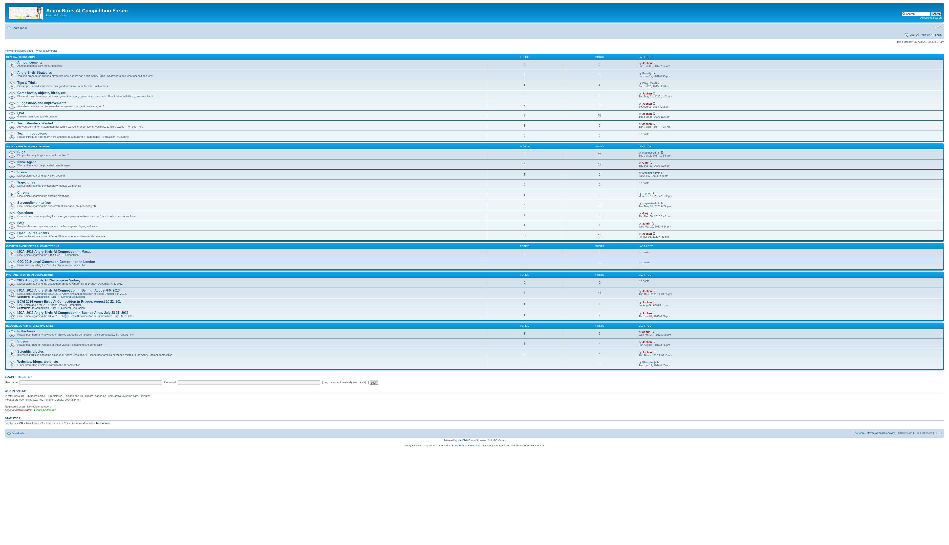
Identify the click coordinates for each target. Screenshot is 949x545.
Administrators (24, 410)
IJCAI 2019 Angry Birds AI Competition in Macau (54, 251)
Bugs (21, 152)
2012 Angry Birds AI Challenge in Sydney (48, 280)
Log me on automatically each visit (345, 382)
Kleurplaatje (649, 362)
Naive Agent (26, 162)
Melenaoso (103, 423)
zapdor (646, 193)
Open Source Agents (33, 233)
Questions (25, 213)
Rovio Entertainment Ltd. (466, 445)
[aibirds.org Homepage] (26, 12)
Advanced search (931, 17)
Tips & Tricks (27, 83)
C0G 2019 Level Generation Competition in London (56, 262)
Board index (19, 27)
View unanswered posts (19, 50)
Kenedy (646, 73)
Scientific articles (30, 351)
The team (858, 432)
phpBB (462, 440)
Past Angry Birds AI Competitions (30, 274)
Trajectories (26, 182)
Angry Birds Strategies (34, 72)
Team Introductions (32, 133)
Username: (11, 382)
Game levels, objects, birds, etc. (41, 93)
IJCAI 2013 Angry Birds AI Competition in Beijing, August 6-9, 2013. (69, 290)
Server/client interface (34, 202)
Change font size (938, 27)
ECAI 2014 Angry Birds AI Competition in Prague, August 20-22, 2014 (70, 301)
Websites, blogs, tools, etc (37, 361)
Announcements (29, 62)
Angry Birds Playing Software (28, 146)
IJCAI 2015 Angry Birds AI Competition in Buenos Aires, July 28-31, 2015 (72, 313)
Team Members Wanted (35, 123)
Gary (645, 162)
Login (938, 34)
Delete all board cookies (881, 432)
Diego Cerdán (650, 83)
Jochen (647, 63)
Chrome (23, 192)
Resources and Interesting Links (30, 325)
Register (925, 34)
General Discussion (20, 57)
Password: (170, 382)
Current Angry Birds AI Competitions (32, 246)
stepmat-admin (651, 152)
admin (646, 223)
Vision (22, 172)
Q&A (20, 113)
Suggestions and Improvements (41, 103)
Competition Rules (46, 296)
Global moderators (45, 410)
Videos (22, 341)
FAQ (911, 34)
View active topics (47, 50)
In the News (26, 331)
